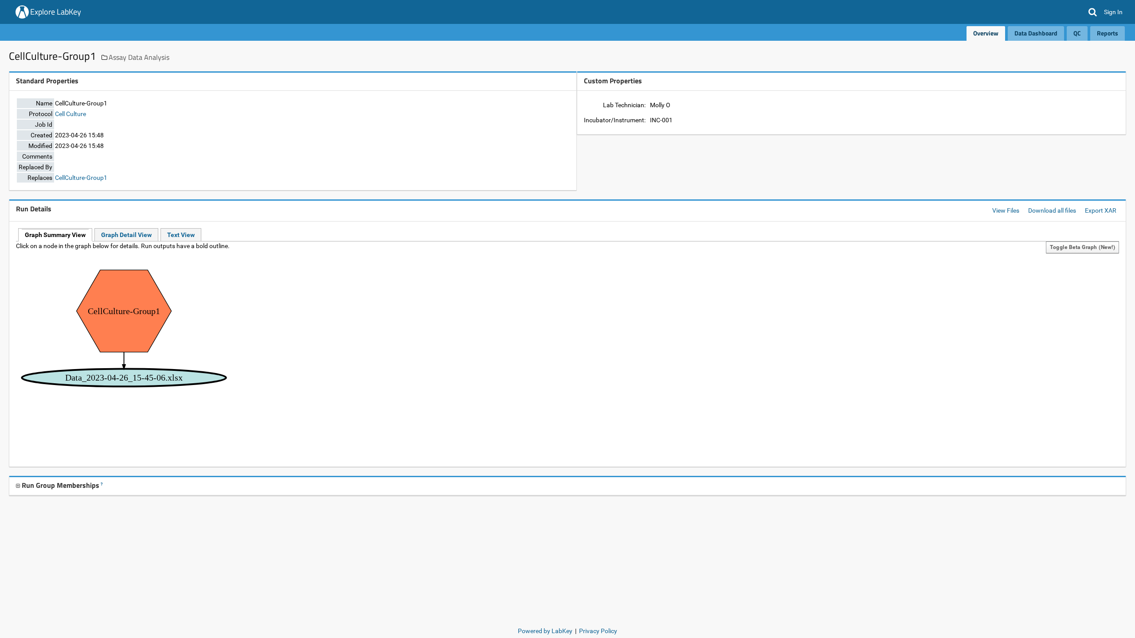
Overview (985, 33)
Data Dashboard (1035, 33)
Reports (1107, 33)
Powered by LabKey (545, 630)
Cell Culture (70, 113)
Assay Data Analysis (139, 57)
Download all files (1052, 210)
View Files (1005, 210)
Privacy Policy (598, 630)
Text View (181, 234)
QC (1077, 33)
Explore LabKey (55, 12)
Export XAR (1100, 210)
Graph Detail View (126, 234)
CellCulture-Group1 (81, 177)
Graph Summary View (55, 234)
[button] (1092, 12)
